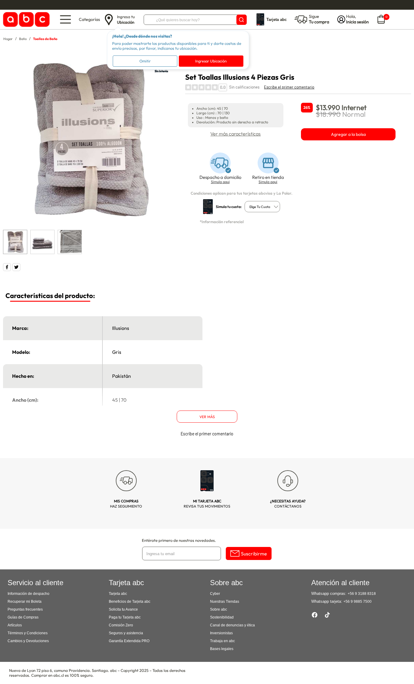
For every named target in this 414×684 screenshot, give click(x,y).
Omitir (145, 61)
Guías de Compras (23, 617)
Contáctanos (287, 503)
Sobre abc (218, 609)
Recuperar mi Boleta (25, 601)
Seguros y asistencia (126, 633)
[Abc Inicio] (25, 20)
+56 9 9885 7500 (357, 601)
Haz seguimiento (126, 503)
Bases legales (221, 649)
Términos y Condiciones (28, 633)
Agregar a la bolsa (348, 134)
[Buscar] (241, 20)
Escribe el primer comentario (289, 87)
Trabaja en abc (222, 641)
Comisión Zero (121, 625)
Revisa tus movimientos (207, 503)
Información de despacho (28, 594)
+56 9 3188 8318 (362, 594)
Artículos (15, 625)
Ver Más (207, 416)
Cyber (215, 594)
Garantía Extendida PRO (129, 641)
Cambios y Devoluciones (28, 641)
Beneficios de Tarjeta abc (129, 601)
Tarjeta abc (118, 594)
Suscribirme (254, 554)
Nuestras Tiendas (224, 601)
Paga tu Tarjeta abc (125, 617)
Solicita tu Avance (123, 609)
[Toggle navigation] (65, 19)
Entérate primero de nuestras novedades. (179, 540)
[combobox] (262, 206)
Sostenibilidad (222, 617)
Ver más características (235, 134)
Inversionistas (221, 633)
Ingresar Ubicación (211, 61)
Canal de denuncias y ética (232, 625)
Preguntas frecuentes (25, 609)
